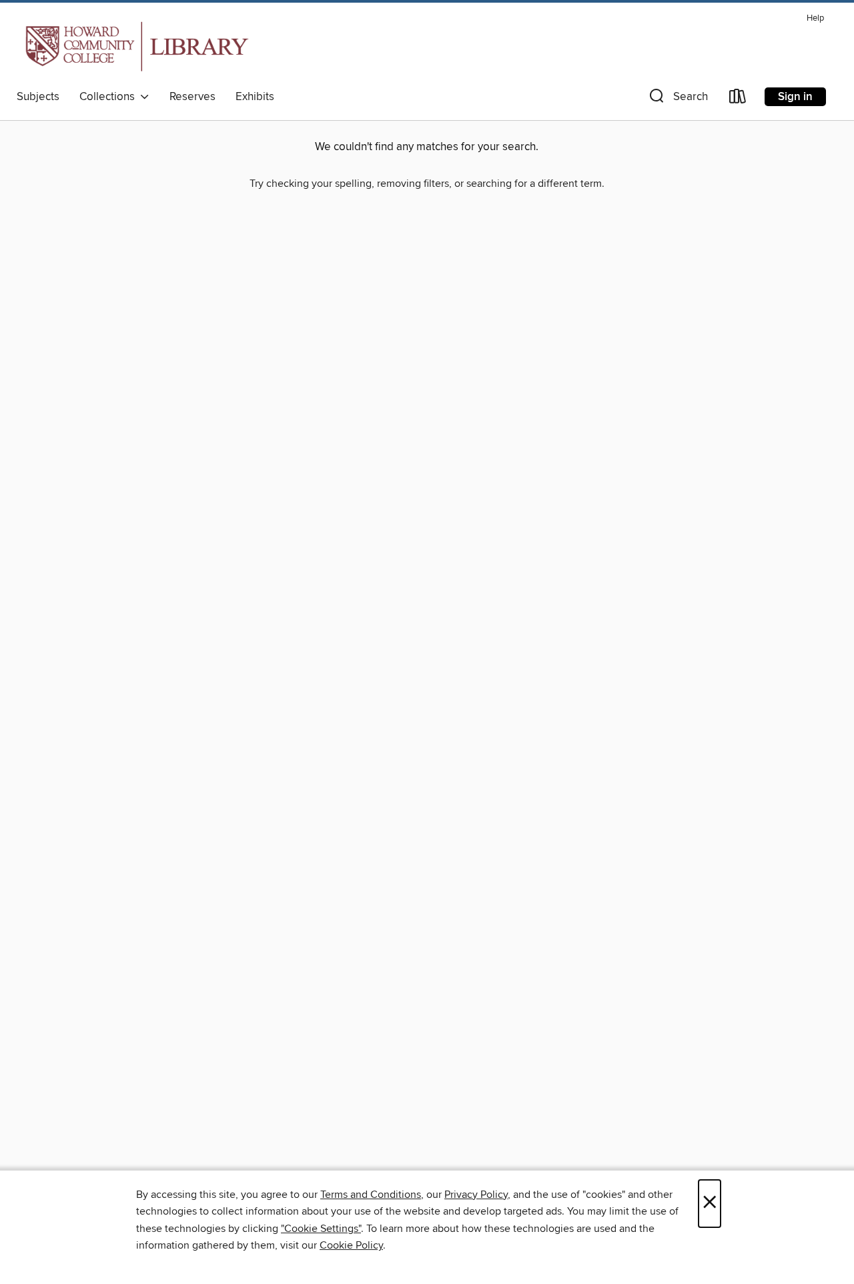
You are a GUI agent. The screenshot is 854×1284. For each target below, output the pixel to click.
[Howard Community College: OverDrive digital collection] (134, 46)
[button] (677, 99)
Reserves (192, 96)
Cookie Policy (351, 1245)
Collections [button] (109, 96)
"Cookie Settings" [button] (321, 1228)
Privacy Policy (476, 1194)
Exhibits (255, 96)
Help (815, 18)
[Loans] (738, 99)
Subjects (38, 96)
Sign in (795, 96)
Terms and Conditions (370, 1194)
